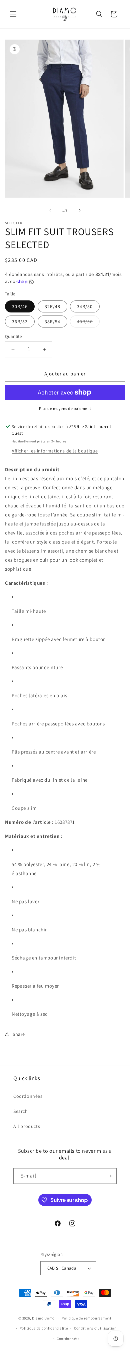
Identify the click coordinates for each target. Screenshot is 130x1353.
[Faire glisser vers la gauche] (50, 210)
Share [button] (19, 1034)
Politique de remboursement (86, 1318)
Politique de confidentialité (44, 1328)
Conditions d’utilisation (95, 1328)
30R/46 (20, 306)
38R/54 (52, 321)
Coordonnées (28, 1096)
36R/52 (20, 321)
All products (26, 1126)
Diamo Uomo (43, 1317)
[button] (13, 14)
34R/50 (85, 306)
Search (20, 1111)
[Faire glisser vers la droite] (79, 210)
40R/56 (88, 323)
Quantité (13, 336)
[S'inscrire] (109, 1176)
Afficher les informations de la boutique (55, 451)
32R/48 (52, 306)
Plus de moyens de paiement (65, 408)
